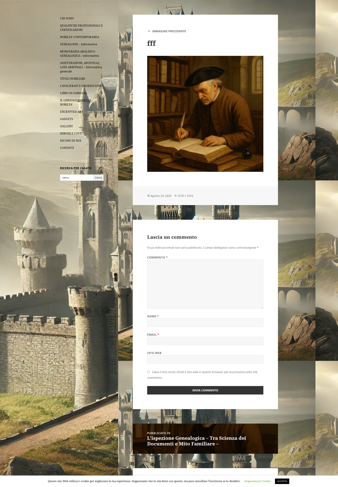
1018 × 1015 (185, 196)
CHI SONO (67, 18)
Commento (157, 257)
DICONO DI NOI (70, 141)
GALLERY (66, 126)
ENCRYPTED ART (71, 112)
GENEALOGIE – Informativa (78, 44)
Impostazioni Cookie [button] (258, 481)
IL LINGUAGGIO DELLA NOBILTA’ (75, 102)
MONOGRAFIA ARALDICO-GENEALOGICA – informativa (79, 54)
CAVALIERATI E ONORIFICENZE (81, 86)
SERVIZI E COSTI (71, 133)
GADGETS (66, 119)
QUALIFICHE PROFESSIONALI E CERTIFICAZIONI (81, 28)
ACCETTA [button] (282, 481)
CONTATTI (67, 148)
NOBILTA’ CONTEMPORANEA (79, 37)
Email (153, 335)
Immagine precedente (169, 31)
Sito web (154, 353)
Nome (153, 316)
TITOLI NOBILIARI (72, 79)
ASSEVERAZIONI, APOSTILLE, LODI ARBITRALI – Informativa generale (81, 67)
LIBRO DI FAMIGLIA (73, 93)
